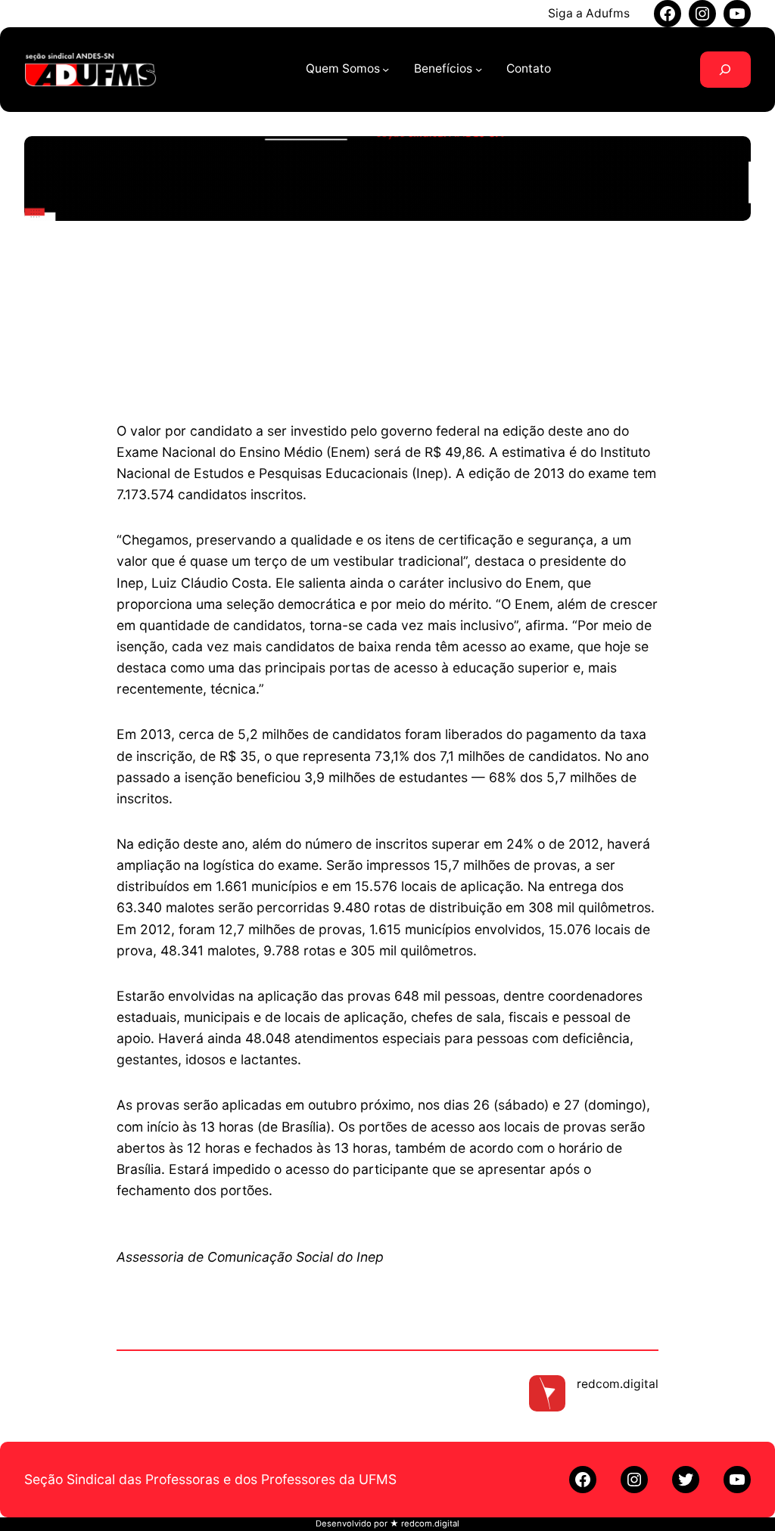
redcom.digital (617, 1384)
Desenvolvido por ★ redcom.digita (386, 1523)
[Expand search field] (725, 69)
